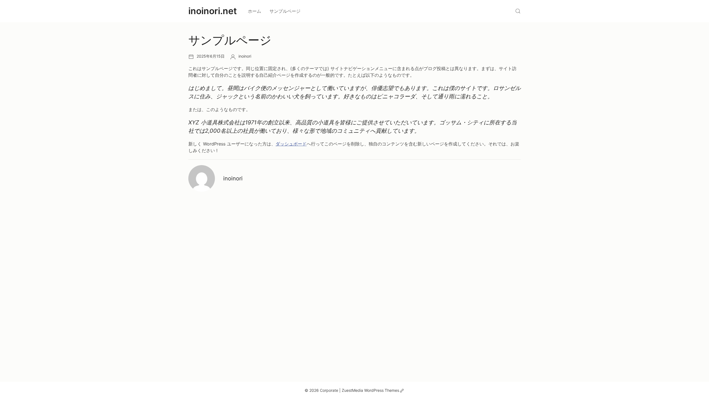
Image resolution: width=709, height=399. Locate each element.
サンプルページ (284, 11)
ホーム (254, 11)
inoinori (244, 56)
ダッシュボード (291, 144)
